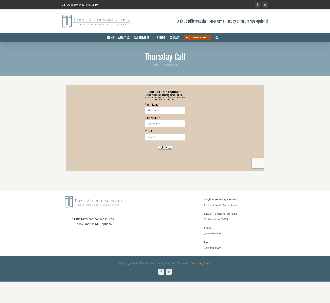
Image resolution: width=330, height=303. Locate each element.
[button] (217, 37)
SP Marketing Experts (200, 263)
